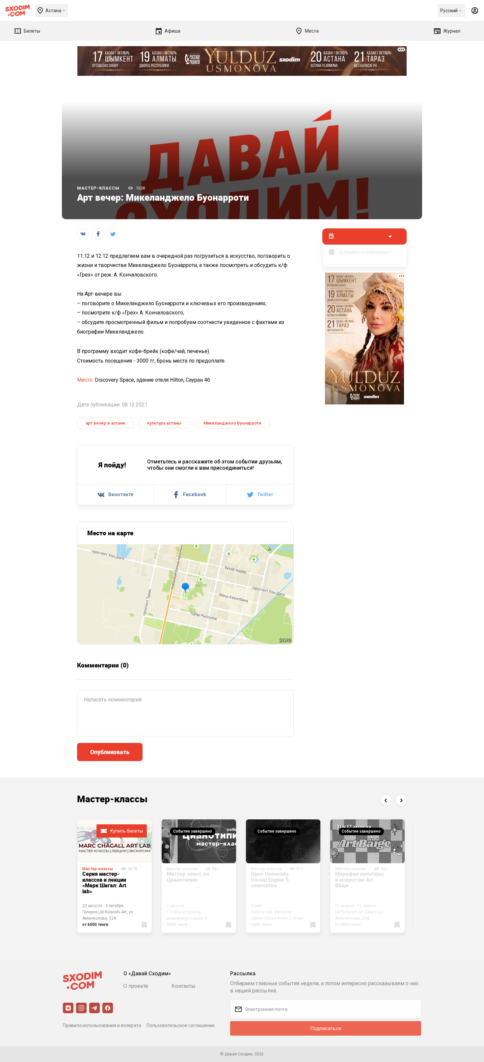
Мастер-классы (98, 188)
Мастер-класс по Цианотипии (188, 876)
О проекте (135, 986)
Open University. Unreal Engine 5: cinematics (270, 879)
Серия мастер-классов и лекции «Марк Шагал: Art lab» (104, 882)
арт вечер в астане (105, 423)
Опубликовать (109, 752)
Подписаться (325, 1028)
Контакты (184, 986)
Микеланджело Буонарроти (232, 423)
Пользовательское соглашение (181, 1025)
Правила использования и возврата (102, 1025)
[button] (386, 800)
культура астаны (164, 423)
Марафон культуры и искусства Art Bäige (359, 879)
